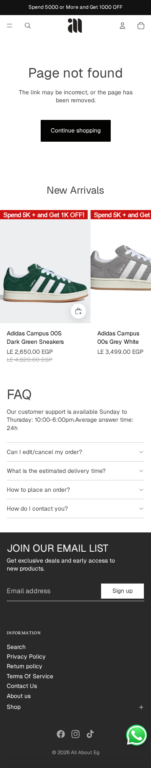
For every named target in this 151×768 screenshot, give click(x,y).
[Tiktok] (90, 734)
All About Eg (85, 752)
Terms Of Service (30, 676)
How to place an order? (38, 489)
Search (16, 647)
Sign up (122, 590)
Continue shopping (76, 130)
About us (19, 696)
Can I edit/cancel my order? (44, 452)
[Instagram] (75, 734)
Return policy (24, 666)
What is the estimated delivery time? (56, 471)
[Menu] (9, 25)
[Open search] (27, 25)
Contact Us (22, 686)
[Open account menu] (122, 25)
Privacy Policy (26, 656)
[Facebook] (61, 734)
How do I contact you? (37, 508)
